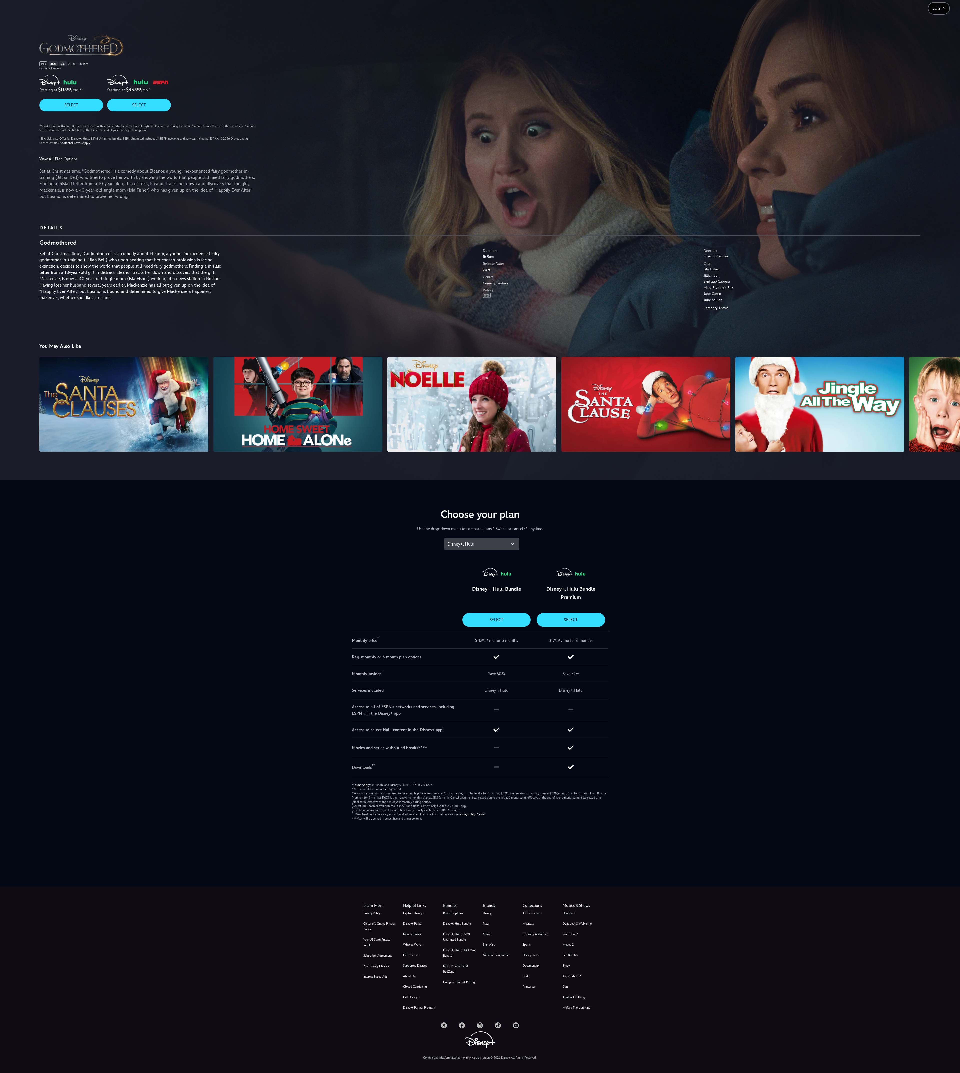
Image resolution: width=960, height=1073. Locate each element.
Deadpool (569, 913)
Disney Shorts (531, 955)
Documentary (531, 965)
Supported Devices (415, 965)
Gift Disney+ (411, 997)
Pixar (486, 923)
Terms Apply (362, 785)
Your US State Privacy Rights (377, 942)
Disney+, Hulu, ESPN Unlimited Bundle (456, 936)
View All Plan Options (59, 159)
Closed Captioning (415, 986)
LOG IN (939, 8)
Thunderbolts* (572, 976)
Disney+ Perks (412, 923)
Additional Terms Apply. (75, 143)
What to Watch (412, 944)
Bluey (566, 965)
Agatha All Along (574, 997)
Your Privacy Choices (376, 966)
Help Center (411, 955)
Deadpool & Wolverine (577, 923)
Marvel (487, 934)
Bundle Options (453, 913)
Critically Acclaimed (535, 934)
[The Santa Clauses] (124, 404)
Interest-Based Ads (376, 976)
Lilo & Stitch (570, 955)
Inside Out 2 (570, 934)
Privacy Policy (372, 913)
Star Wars (489, 944)
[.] (444, 1025)
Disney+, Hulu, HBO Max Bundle (459, 952)
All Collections (532, 913)
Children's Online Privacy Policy (379, 926)
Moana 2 (568, 944)
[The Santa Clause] (646, 404)
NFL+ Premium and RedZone (455, 968)
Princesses (529, 986)
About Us (409, 976)
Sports (527, 944)
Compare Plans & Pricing (459, 982)
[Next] (950, 403)
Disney (487, 913)
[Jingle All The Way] (820, 404)
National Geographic (496, 955)
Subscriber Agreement (378, 955)
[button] (420, 905)
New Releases (412, 934)
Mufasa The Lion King (576, 1007)
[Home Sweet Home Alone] (298, 404)
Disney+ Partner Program (419, 1007)
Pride (526, 976)
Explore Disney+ (413, 913)
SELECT (71, 105)
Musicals (528, 923)
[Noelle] (472, 404)
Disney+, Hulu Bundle (457, 923)
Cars (565, 986)
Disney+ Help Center (472, 814)
